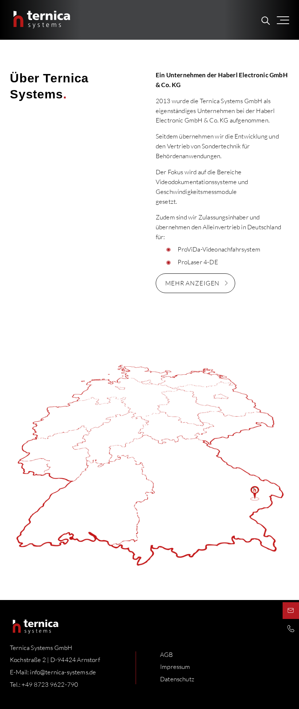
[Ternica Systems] (40, 19)
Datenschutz (177, 679)
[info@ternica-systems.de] (291, 610)
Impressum (175, 666)
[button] (288, 20)
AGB (166, 654)
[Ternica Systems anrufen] (291, 628)
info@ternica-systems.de (63, 672)
